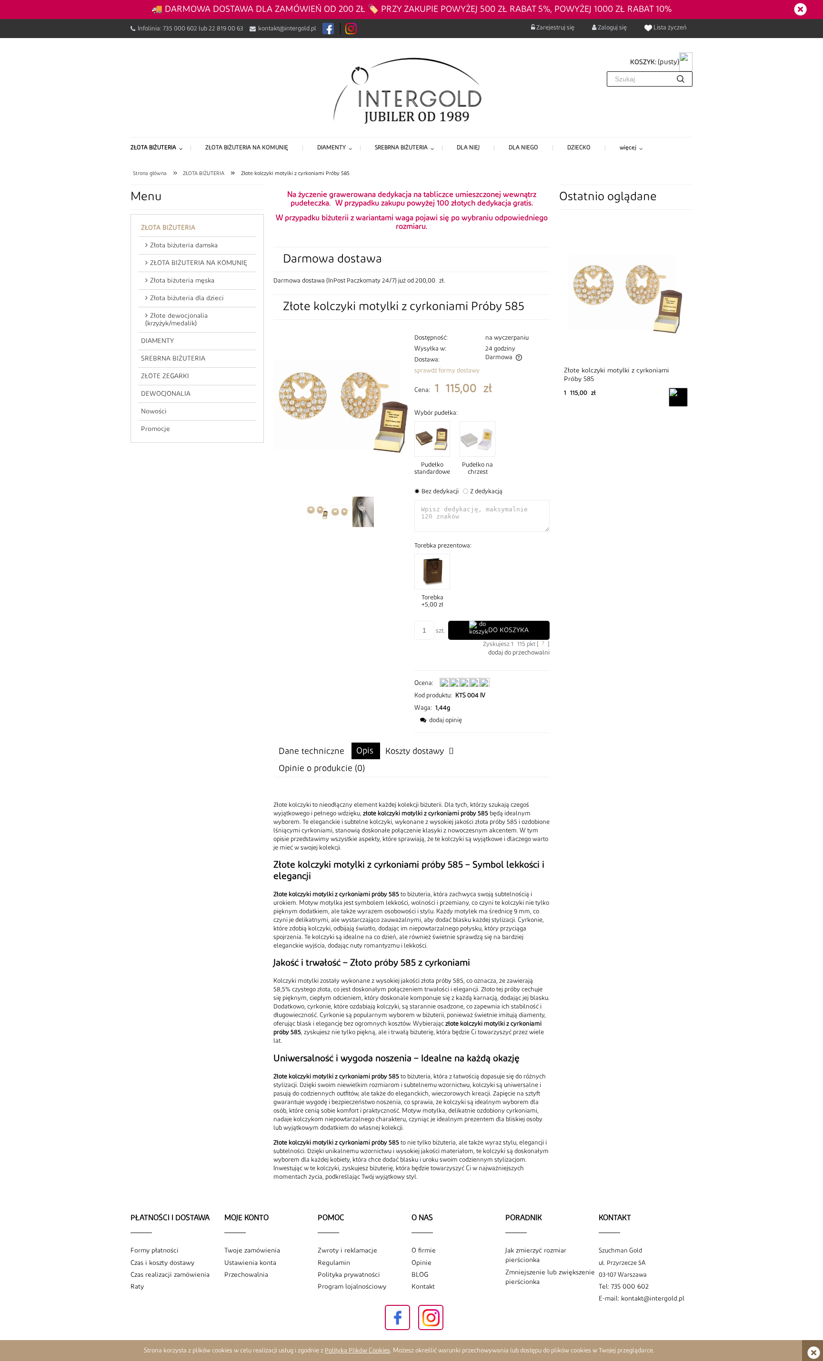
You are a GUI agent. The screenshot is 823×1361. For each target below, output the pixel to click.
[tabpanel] (411, 991)
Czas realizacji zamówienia (170, 1275)
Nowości (154, 411)
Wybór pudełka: (436, 413)
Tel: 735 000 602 (624, 1286)
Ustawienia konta (250, 1263)
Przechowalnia (246, 1275)
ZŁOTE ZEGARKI (165, 376)
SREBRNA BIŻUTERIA (173, 358)
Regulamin (334, 1263)
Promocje (155, 429)
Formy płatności (154, 1250)
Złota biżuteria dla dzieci (187, 298)
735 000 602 (180, 28)
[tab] (365, 751)
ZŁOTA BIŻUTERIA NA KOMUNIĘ (198, 263)
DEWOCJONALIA (166, 394)
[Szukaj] (681, 79)
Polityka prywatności (349, 1275)
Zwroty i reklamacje (347, 1250)
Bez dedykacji (440, 491)
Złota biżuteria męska (182, 280)
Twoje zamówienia (252, 1250)
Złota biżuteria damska (184, 245)
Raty (137, 1286)
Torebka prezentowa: (443, 545)
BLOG (420, 1275)
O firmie (424, 1250)
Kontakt (423, 1286)
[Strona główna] (412, 89)
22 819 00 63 (226, 28)
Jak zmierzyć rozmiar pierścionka (535, 1255)
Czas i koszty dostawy (162, 1263)
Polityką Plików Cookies (357, 1350)
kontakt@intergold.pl (287, 28)
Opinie (422, 1263)
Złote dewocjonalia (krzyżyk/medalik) (176, 320)
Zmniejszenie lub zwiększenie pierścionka (550, 1277)
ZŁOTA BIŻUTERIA (168, 228)
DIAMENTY (157, 341)
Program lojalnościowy (352, 1286)
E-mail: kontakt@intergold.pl (641, 1298)
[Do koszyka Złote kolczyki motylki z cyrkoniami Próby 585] (678, 397)
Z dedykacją (486, 491)
